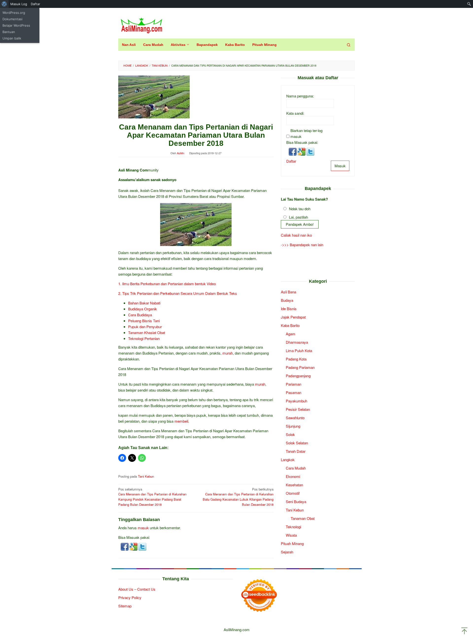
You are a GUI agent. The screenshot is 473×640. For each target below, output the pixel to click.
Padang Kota (296, 358)
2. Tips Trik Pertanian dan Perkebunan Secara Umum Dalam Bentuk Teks (177, 293)
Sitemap (125, 605)
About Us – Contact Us (136, 589)
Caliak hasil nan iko (296, 235)
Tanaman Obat (303, 518)
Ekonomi (293, 476)
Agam (290, 333)
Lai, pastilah (298, 217)
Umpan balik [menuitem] (11, 38)
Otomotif (293, 492)
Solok (290, 434)
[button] (125, 546)
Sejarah (287, 551)
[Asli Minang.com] (141, 24)
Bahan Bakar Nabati (144, 302)
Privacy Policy (129, 597)
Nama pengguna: (300, 95)
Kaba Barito (290, 325)
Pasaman (293, 392)
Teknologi (293, 526)
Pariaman (293, 383)
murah (227, 353)
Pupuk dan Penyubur (145, 326)
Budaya (287, 299)
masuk (143, 527)
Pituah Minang (292, 543)
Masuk (340, 165)
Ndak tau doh (299, 208)
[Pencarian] (348, 44)
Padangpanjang (298, 375)
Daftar (291, 161)
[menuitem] (4, 4)
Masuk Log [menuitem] (18, 4)
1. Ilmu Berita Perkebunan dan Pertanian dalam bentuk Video (167, 283)
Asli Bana (288, 291)
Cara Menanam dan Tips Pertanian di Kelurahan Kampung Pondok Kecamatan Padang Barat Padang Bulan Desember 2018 (152, 497)
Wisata (291, 534)
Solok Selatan (297, 442)
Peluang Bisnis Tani (144, 320)
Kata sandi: (295, 113)
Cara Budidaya (140, 314)
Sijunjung (293, 425)
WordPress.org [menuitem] (13, 13)
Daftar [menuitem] (35, 4)
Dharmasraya (297, 341)
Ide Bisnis (289, 308)
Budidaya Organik (142, 308)
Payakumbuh (296, 400)
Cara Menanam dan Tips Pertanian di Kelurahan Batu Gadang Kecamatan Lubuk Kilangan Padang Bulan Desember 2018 (238, 497)
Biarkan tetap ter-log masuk (306, 133)
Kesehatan (294, 484)
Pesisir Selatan (298, 409)
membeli (181, 421)
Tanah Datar (295, 450)
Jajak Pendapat (293, 316)
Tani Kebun (146, 476)
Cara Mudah (296, 467)
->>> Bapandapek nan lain (302, 244)
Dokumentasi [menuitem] (12, 19)
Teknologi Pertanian (144, 338)
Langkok (288, 459)
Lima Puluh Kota (299, 350)
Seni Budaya (296, 501)
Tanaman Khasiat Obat (146, 332)
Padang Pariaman (300, 367)
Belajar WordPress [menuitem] (16, 25)
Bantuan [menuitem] (8, 32)
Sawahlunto (295, 417)
